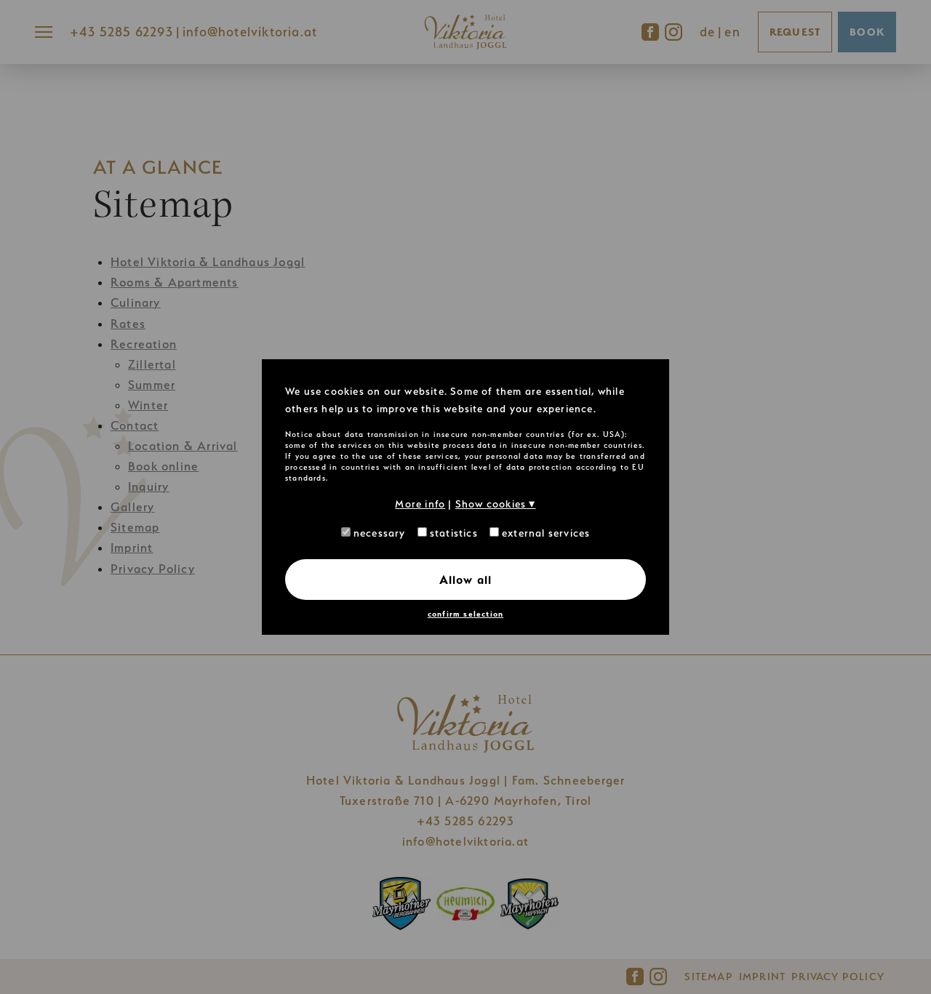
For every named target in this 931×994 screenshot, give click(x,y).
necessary (378, 532)
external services (545, 532)
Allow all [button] (465, 579)
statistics (452, 532)
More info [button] (420, 503)
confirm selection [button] (465, 614)
